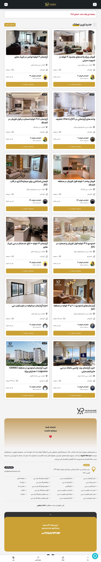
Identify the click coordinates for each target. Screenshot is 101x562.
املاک (23, 490)
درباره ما (22, 482)
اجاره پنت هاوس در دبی (64, 490)
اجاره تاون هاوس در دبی (64, 494)
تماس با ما (21, 486)
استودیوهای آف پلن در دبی (40, 486)
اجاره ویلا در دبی (67, 482)
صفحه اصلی (21, 478)
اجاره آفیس (68, 486)
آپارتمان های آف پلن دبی (40, 478)
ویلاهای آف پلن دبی (42, 482)
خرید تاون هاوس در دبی (88, 494)
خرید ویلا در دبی (91, 482)
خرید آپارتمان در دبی (89, 478)
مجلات (22, 494)
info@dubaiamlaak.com (12, 471)
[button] (50, 514)
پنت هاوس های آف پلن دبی (39, 494)
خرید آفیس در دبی (90, 486)
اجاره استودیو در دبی (66, 498)
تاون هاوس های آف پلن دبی (39, 498)
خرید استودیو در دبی (89, 498)
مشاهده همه (10, 25)
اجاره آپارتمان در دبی (66, 478)
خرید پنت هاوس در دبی (88, 490)
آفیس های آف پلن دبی (41, 490)
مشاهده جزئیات (75, 84)
